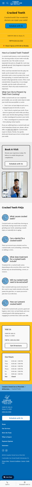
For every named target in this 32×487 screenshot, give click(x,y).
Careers (23, 461)
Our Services (6, 428)
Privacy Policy (5, 461)
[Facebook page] (3, 450)
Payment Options (7, 441)
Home (4, 424)
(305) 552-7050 (18, 41)
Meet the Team (6, 433)
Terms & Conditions (15, 461)
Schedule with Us (16, 26)
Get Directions (16, 345)
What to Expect (7, 437)
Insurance (5, 445)
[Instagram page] (6, 450)
